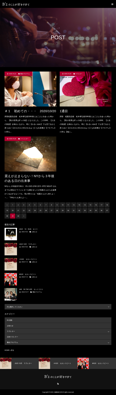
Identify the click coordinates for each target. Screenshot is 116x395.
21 (18, 210)
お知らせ (34, 232)
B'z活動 (9, 320)
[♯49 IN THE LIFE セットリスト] (11, 294)
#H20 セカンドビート (27, 274)
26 (46, 210)
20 (12, 210)
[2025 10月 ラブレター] (11, 249)
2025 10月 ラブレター (27, 244)
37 (107, 210)
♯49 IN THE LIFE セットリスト (31, 289)
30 (68, 210)
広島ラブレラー (12, 337)
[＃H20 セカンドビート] (11, 264)
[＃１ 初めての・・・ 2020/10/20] (30, 89)
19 (7, 210)
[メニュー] (112, 4)
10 (62, 205)
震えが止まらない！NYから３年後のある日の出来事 (29, 178)
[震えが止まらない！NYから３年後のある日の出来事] (30, 153)
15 (90, 205)
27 (51, 210)
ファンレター (24, 138)
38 (7, 216)
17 (101, 205)
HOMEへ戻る (9, 350)
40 (18, 216)
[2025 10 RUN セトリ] (11, 234)
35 (96, 210)
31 (74, 210)
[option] (19, 363)
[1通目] (85, 89)
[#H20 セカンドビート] (11, 279)
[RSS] (58, 384)
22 (24, 210)
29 (62, 210)
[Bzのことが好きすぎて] (16, 4)
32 (79, 210)
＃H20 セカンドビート (28, 259)
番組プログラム (25, 73)
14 (85, 205)
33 (85, 210)
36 (101, 210)
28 (57, 210)
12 (74, 205)
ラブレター (78, 73)
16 (96, 205)
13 (79, 205)
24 (35, 210)
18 (107, 205)
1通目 (64, 111)
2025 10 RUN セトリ (28, 229)
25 (40, 210)
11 (68, 205)
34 (90, 210)
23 (29, 210)
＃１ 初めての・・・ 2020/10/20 (30, 111)
